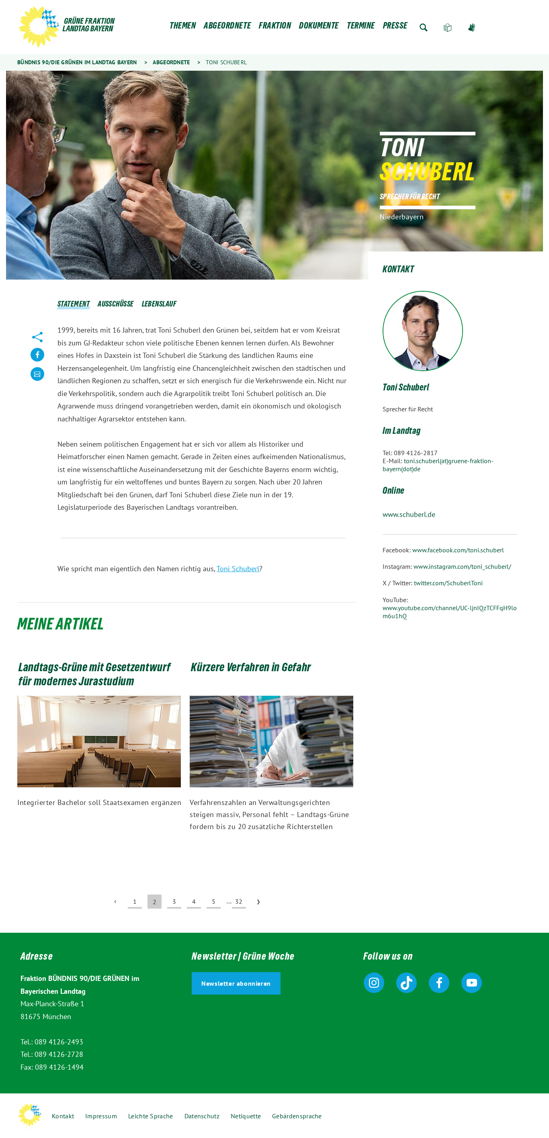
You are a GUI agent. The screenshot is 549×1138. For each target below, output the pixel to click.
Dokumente (319, 27)
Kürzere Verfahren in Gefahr (251, 669)
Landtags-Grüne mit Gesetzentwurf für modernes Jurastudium (94, 676)
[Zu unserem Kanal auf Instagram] (374, 982)
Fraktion (275, 27)
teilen (37, 361)
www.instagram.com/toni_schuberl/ (462, 566)
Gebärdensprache (472, 27)
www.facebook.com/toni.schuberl (458, 550)
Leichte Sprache (448, 27)
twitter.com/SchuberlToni (448, 583)
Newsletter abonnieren (236, 983)
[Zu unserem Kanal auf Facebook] (439, 982)
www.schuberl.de (409, 514)
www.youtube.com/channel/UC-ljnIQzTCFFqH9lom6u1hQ (450, 612)
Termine (361, 27)
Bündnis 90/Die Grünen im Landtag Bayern (77, 62)
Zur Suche (424, 27)
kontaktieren (37, 380)
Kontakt (63, 1116)
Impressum (101, 1116)
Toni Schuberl (238, 568)
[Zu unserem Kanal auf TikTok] (406, 982)
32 (238, 901)
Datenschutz (201, 1116)
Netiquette (246, 1116)
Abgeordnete (227, 27)
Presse (395, 27)
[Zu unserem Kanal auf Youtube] (471, 982)
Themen (183, 27)
